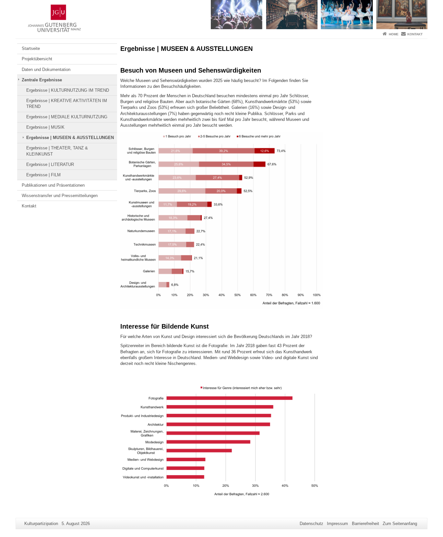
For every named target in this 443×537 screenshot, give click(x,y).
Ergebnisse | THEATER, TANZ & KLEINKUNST (57, 151)
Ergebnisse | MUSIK (45, 127)
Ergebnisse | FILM (43, 174)
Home (394, 34)
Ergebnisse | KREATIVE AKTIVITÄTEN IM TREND (66, 103)
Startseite (31, 48)
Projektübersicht (37, 58)
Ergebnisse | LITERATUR (50, 164)
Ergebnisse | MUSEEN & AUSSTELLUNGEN (70, 137)
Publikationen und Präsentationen (53, 185)
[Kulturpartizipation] (221, 14)
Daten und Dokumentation (46, 69)
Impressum (337, 523)
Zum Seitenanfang (400, 523)
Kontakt (415, 34)
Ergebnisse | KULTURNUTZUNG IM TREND (67, 90)
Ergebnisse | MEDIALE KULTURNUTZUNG (66, 116)
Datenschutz (311, 523)
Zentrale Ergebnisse (42, 79)
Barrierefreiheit (365, 523)
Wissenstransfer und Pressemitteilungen (60, 195)
